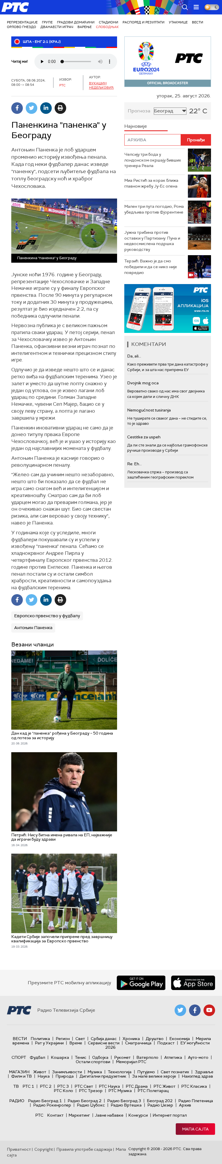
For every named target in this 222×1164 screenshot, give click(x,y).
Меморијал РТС (131, 1061)
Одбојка (100, 1057)
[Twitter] (31, 108)
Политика (40, 1038)
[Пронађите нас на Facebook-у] (195, 1010)
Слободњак (107, 27)
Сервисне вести (103, 1043)
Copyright (43, 1149)
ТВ (16, 1086)
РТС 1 (28, 1086)
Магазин (19, 1071)
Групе (47, 22)
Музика (95, 1071)
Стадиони (108, 22)
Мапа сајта (195, 1129)
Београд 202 (160, 1100)
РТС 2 (45, 1086)
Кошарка (60, 1057)
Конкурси (138, 1115)
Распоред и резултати (143, 22)
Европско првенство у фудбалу (47, 616)
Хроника (131, 1038)
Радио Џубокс (91, 1105)
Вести (197, 22)
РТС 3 (63, 1086)
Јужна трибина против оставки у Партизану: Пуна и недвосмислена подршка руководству (152, 241)
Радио (16, 1100)
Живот (39, 1071)
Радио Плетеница (195, 1100)
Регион (63, 1038)
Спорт (19, 1057)
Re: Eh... (134, 463)
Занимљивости (67, 1071)
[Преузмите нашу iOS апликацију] (193, 983)
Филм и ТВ (21, 1076)
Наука (44, 1076)
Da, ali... (134, 356)
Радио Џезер (160, 1105)
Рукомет (122, 1057)
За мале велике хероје (154, 1076)
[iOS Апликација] (167, 308)
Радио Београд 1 (45, 1100)
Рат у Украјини (49, 1043)
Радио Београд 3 (124, 1100)
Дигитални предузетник (102, 1076)
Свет (80, 1038)
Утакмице (178, 22)
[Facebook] (17, 108)
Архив (185, 1105)
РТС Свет (84, 1086)
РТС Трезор (91, 1090)
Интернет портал (170, 1115)
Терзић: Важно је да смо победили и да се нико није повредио (150, 266)
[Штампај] (60, 108)
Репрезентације (22, 22)
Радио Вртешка (126, 1105)
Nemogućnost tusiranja (149, 410)
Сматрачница (138, 1043)
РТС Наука (109, 1086)
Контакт (55, 1115)
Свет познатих (175, 1071)
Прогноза (139, 111)
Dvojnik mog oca (143, 382)
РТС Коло (63, 1090)
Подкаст (166, 1043)
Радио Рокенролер (52, 1105)
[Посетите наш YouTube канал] (209, 1010)
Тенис (80, 1057)
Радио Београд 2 (84, 1100)
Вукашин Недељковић (101, 85)
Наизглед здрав (197, 1076)
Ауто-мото (198, 1057)
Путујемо (146, 1071)
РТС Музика (120, 1090)
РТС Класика (194, 1086)
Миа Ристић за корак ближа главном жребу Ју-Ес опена (151, 183)
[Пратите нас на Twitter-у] (180, 1010)
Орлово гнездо (21, 27)
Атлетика (173, 1057)
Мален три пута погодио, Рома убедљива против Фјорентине (154, 209)
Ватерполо (147, 1057)
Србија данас (104, 1038)
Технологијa (120, 1071)
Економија (179, 1038)
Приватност (19, 1149)
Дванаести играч (56, 27)
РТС (39, 1115)
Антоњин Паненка (33, 628)
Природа (65, 1076)
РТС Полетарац (153, 1090)
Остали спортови (93, 1061)
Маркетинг (79, 1115)
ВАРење (84, 27)
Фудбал (37, 1057)
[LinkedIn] (46, 108)
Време (75, 1043)
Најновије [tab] (135, 126)
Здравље (204, 1071)
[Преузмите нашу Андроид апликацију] (141, 983)
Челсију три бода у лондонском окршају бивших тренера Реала (152, 160)
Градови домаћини (76, 22)
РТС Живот (164, 1086)
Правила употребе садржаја (84, 1149)
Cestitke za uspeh (143, 437)
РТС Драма (137, 1086)
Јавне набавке (109, 1115)
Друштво (155, 1038)
